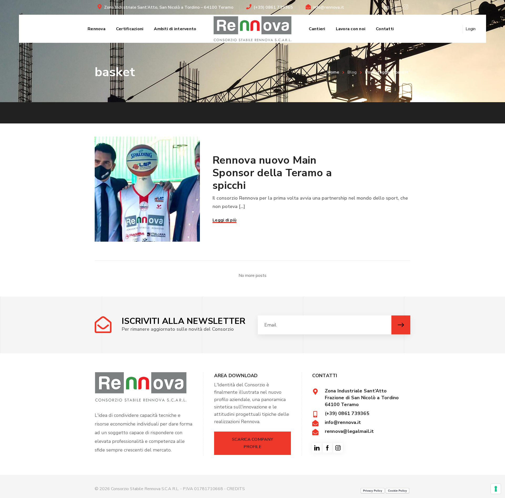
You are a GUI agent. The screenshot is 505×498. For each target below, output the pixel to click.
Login (471, 29)
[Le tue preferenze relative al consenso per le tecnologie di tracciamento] (496, 489)
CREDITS (236, 489)
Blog (352, 72)
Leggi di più (224, 220)
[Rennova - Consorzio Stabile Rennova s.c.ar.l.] (252, 29)
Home (333, 72)
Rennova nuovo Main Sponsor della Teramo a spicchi (272, 173)
